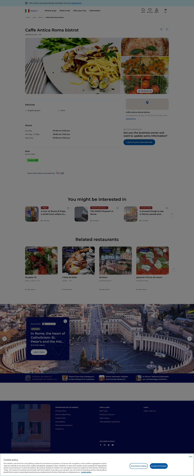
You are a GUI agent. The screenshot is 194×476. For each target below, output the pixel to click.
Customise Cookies (139, 466)
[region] (97, 464)
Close (190, 456)
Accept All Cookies (158, 466)
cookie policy (86, 472)
